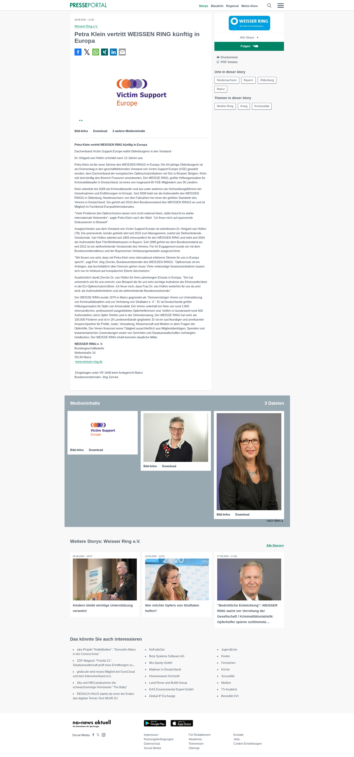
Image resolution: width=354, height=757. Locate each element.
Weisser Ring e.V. (86, 26)
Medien (226, 682)
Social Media (152, 748)
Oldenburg (267, 80)
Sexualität (227, 676)
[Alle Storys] (249, 29)
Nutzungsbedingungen (159, 739)
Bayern (248, 80)
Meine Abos (249, 6)
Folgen (245, 46)
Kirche (225, 669)
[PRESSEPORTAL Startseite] (88, 5)
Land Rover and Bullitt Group (168, 682)
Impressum (151, 734)
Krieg (243, 106)
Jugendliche (229, 649)
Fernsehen (228, 662)
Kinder (225, 656)
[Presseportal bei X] (97, 735)
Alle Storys (247, 37)
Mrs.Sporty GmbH (160, 662)
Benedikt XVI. (230, 696)
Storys (203, 6)
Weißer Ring (225, 106)
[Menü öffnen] (280, 5)
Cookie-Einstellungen (247, 743)
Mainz (221, 89)
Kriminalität (261, 106)
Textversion (196, 743)
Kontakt (238, 734)
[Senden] (122, 52)
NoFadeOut (156, 649)
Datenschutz (152, 743)
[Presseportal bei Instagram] (102, 734)
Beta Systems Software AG (166, 656)
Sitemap (194, 748)
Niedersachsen (227, 80)
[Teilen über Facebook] (77, 52)
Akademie (195, 739)
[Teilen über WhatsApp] (95, 52)
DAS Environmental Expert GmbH (171, 689)
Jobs (236, 739)
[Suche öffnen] (269, 5)
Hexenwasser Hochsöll (164, 676)
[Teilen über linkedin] (113, 52)
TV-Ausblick (229, 689)
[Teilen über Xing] (104, 52)
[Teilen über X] (86, 52)
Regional (232, 6)
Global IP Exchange (162, 696)
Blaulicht (217, 6)
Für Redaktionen (200, 734)
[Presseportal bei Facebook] (92, 735)
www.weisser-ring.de (89, 361)
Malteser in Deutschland (165, 669)
